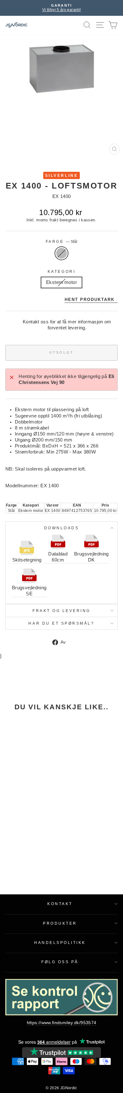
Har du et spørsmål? (61, 623)
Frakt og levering (61, 611)
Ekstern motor (61, 282)
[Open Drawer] (100, 25)
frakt (54, 220)
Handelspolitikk (60, 942)
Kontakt (60, 904)
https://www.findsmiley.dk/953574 (62, 1022)
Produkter (60, 923)
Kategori (61, 271)
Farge (61, 241)
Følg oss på (60, 962)
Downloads (61, 528)
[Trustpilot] (61, 1052)
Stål (61, 253)
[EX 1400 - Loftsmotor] (26, 750)
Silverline (61, 175)
